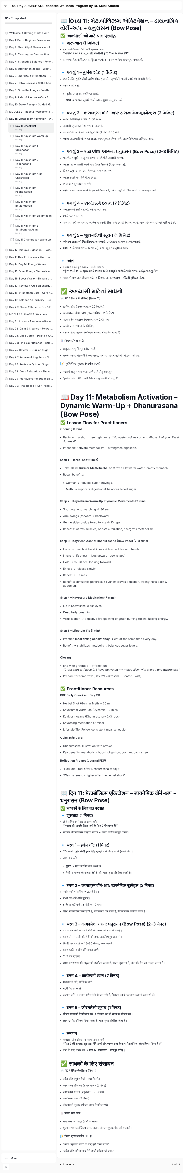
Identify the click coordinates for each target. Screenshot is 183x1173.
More (14, 1158)
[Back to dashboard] (5, 5)
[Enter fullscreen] (6, 1167)
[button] (28, 33)
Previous (68, 1164)
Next (174, 1164)
